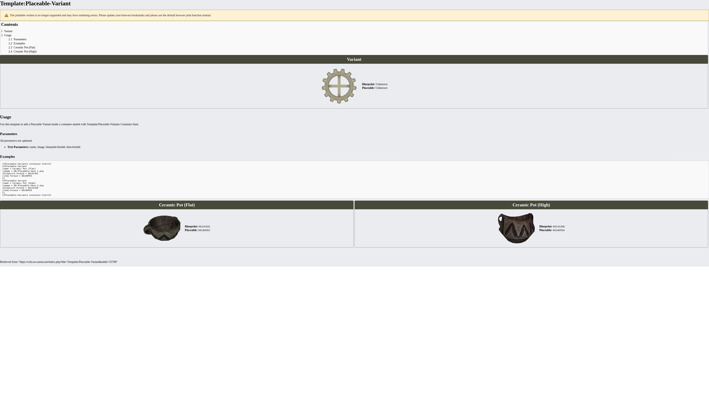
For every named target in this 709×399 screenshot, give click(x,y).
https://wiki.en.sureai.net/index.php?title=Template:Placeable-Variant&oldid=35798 (68, 261)
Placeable (36, 124)
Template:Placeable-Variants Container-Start (112, 124)
